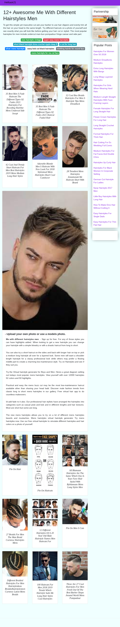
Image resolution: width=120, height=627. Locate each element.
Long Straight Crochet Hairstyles (104, 127)
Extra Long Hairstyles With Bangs (103, 70)
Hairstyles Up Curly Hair (105, 162)
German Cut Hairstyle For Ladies (104, 181)
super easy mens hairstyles (56, 40)
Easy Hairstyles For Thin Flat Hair (105, 223)
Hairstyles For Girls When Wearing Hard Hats (103, 88)
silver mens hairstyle (15, 49)
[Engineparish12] (105, 32)
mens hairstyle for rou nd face (45, 53)
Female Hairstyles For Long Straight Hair (104, 110)
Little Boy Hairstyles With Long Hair (105, 198)
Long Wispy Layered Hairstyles (103, 78)
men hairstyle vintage (31, 40)
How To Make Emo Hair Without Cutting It (104, 206)
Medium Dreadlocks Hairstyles (103, 61)
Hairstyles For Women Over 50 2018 (104, 53)
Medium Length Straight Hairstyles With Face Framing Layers (105, 100)
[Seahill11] (105, 19)
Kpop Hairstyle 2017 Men (103, 189)
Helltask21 (10, 2)
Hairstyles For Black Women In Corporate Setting (103, 171)
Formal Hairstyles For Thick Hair (104, 135)
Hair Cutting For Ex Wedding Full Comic (103, 144)
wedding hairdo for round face (70, 49)
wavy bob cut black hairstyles (40, 49)
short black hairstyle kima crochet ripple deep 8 (35, 44)
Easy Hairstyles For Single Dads (103, 215)
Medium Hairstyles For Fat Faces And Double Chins (104, 154)
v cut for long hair (68, 44)
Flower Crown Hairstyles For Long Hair (105, 118)
